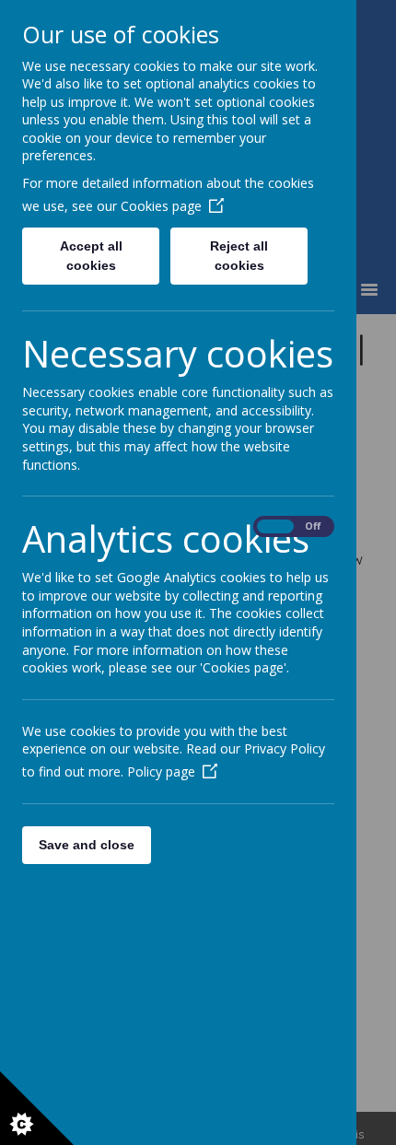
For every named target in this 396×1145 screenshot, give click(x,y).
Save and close (86, 844)
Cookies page (161, 206)
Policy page (161, 771)
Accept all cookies (91, 256)
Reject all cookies (239, 256)
